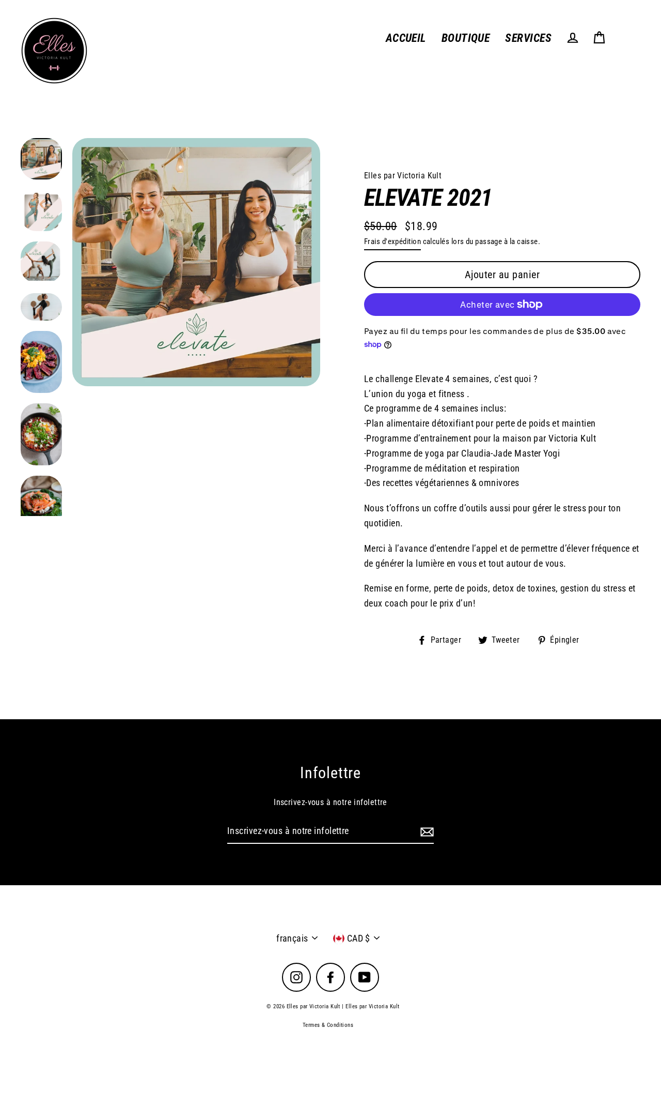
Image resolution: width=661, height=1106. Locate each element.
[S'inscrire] (425, 832)
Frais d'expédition (392, 241)
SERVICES (528, 38)
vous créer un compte (550, 281)
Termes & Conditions (328, 1025)
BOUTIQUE (466, 38)
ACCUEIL (406, 38)
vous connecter (463, 281)
